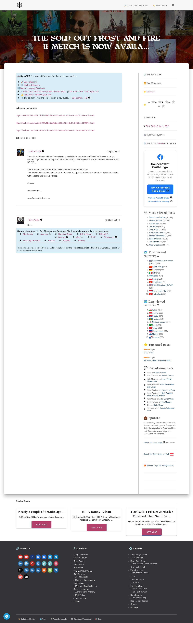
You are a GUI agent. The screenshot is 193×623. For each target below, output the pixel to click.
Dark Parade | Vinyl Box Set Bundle (160, 394)
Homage (134, 607)
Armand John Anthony (85, 592)
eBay (78, 237)
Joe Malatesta (81, 577)
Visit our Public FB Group (158, 198)
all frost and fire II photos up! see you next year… (45, 91)
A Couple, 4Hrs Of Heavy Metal (157, 360)
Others (77, 601)
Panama (155, 337)
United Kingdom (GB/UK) (162, 285)
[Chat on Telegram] (6, 616)
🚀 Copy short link (29, 81)
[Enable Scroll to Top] (187, 617)
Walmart (66, 240)
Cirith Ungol (154, 223)
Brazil (154, 325)
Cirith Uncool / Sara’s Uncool (144, 564)
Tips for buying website (164, 465)
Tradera (51, 240)
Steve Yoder (34, 219)
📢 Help (98, 619)
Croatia (155, 315)
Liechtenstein (157, 331)
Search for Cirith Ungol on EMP (157, 454)
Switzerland (157, 294)
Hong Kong (156, 281)
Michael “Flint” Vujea (83, 571)
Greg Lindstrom (155, 244)
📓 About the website (59, 619)
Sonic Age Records (31, 240)
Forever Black (136, 586)
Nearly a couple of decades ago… (41, 512)
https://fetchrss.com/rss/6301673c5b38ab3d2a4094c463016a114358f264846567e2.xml (55, 115)
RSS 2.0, (155, 126)
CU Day (160, 143)
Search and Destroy (157, 217)
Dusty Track (149, 352)
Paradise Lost (136, 570)
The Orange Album (138, 554)
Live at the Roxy (168, 390)
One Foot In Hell (137, 567)
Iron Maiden (166, 401)
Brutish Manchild (139, 588)
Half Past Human (139, 592)
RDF (167, 126)
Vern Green (79, 583)
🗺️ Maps (43, 619)
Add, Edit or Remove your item (37, 94)
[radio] (151, 102)
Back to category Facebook (32, 88)
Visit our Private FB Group (159, 201)
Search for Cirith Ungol (153, 442)
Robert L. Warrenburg (85, 580)
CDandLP (103, 234)
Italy (154, 272)
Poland (155, 278)
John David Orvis (166, 398)
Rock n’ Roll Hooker (139, 601)
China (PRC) (157, 266)
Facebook (151, 91)
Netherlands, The (159, 291)
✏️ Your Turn (159, 5)
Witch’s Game (138, 579)
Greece (155, 275)
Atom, (162, 126)
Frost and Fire (35, 151)
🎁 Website (148, 465)
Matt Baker (80, 595)
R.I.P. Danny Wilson (96, 512)
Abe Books (28, 234)
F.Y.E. (93, 237)
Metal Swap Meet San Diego (160, 385)
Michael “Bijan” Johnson (86, 586)
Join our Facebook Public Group (160, 189)
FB (86, 97)
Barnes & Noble (65, 234)
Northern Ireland (158, 322)
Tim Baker (153, 226)
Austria (155, 313)
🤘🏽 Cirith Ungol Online (26, 619)
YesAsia (81, 240)
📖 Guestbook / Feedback (81, 619)
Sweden (155, 319)
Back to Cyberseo (32, 84)
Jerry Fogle (153, 229)
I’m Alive (135, 582)
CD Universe (85, 234)
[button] (147, 5)
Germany (156, 269)
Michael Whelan (155, 220)
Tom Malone (80, 598)
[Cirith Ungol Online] (19, 5)
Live (133, 576)
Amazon (44, 234)
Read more (41, 524)
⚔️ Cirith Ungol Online (135, 5)
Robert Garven (155, 238)
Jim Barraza (154, 241)
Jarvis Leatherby (81, 589)
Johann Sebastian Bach (160, 409)
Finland (155, 334)
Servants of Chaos (140, 573)
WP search (77, 97)
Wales (154, 309)
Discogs (61, 237)
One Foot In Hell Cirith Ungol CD (82, 91)
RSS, (148, 126)
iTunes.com (109, 237)
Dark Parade (136, 595)
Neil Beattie (79, 564)
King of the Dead (156, 232)
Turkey (155, 328)
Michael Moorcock (156, 235)
